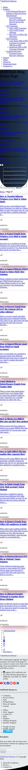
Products (6, 9)
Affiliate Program (9, 721)
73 (4, 650)
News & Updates (9, 704)
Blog (5, 716)
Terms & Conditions (10, 763)
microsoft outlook (7, 140)
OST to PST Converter (17, 28)
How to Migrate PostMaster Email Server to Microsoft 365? (13, 117)
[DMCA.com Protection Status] (8, 732)
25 (4, 637)
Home (5, 7)
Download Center (9, 64)
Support (6, 58)
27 (4, 641)
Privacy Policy (8, 698)
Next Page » (7, 652)
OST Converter (12, 26)
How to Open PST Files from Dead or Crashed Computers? (13, 133)
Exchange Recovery (13, 51)
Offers (5, 60)
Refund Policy (8, 702)
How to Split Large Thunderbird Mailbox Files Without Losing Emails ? (12, 100)
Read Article (5, 94)
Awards (6, 706)
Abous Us (6, 62)
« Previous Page (9, 631)
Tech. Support (8, 712)
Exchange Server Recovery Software (16, 54)
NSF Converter (12, 39)
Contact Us (7, 714)
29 (4, 645)
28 (4, 643)
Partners (6, 718)
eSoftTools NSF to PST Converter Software (18, 48)
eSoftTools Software (7, 757)
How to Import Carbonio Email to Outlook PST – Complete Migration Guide (13, 150)
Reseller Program (9, 723)
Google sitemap (9, 727)
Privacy (6, 765)
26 (4, 639)
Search (19, 188)
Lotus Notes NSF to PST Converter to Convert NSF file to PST (18, 43)
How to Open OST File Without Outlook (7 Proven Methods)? (12, 83)
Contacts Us (7, 66)
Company (6, 696)
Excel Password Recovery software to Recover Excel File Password (16, 13)
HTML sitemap (9, 729)
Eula (5, 700)
